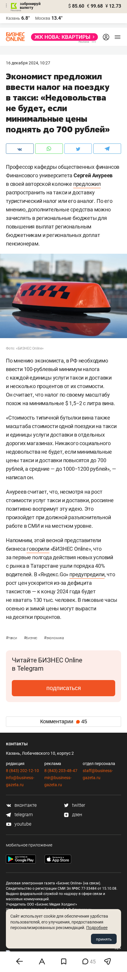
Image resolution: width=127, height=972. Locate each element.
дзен (76, 814)
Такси (12, 638)
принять (104, 939)
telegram (23, 814)
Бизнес (31, 638)
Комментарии (63, 721)
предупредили (87, 574)
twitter (78, 805)
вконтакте (25, 805)
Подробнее (97, 927)
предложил (87, 184)
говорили (38, 549)
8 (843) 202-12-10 (22, 770)
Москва (42, 18)
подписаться (63, 688)
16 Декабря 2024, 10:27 (28, 63)
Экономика (54, 638)
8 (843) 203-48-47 (60, 770)
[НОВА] (62, 37)
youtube (22, 824)
